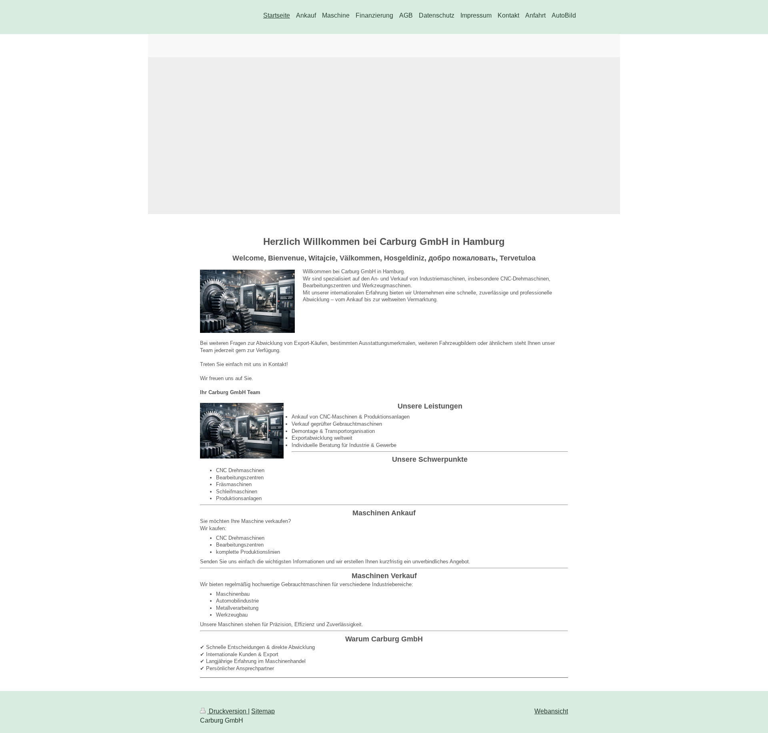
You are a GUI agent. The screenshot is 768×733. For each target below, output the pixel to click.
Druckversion (227, 711)
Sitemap (263, 711)
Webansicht (551, 711)
